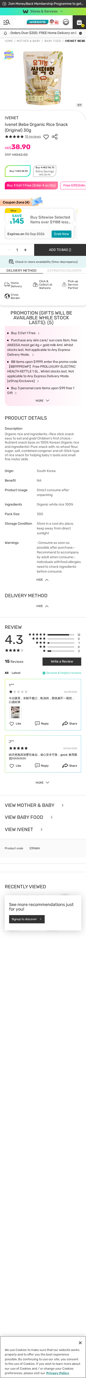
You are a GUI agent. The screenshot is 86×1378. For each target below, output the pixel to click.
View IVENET (19, 829)
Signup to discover (24, 919)
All (6, 673)
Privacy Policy (57, 1373)
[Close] (80, 1343)
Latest (16, 673)
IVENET (12, 117)
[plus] (25, 249)
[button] (79, 22)
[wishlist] (46, 136)
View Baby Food (24, 817)
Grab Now (61, 234)
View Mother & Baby (30, 805)
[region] (43, 1357)
